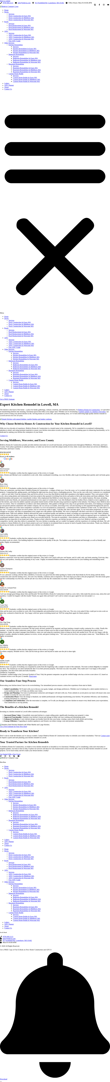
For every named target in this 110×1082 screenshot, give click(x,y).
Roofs (6, 22)
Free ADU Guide (14, 41)
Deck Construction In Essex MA (20, 16)
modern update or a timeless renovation (92, 412)
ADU (6, 31)
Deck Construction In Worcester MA (21, 20)
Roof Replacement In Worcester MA (21, 29)
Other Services (9, 43)
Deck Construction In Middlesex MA (21, 18)
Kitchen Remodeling (16, 45)
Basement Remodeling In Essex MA (25, 68)
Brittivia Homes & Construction (89, 410)
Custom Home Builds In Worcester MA (26, 81)
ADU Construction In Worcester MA (21, 39)
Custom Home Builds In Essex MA (25, 77)
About (6, 87)
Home (6, 10)
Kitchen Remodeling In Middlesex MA (26, 51)
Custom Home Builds (16, 74)
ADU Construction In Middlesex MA (21, 37)
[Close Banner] (1, 1081)
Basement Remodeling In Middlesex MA (27, 70)
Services (11, 14)
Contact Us (8, 89)
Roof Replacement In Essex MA (20, 25)
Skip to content (5, 1)
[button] (55, 203)
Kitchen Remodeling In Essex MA (24, 49)
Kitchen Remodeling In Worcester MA (26, 52)
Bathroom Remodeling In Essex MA (25, 58)
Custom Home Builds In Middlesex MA (26, 79)
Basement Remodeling (16, 64)
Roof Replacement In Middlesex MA (21, 27)
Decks (6, 12)
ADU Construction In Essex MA (20, 35)
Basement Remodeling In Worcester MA (26, 72)
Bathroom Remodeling (16, 54)
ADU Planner (9, 85)
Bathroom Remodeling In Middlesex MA (27, 60)
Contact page (105, 736)
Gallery (6, 83)
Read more (33, 676)
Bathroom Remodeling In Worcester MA (27, 62)
